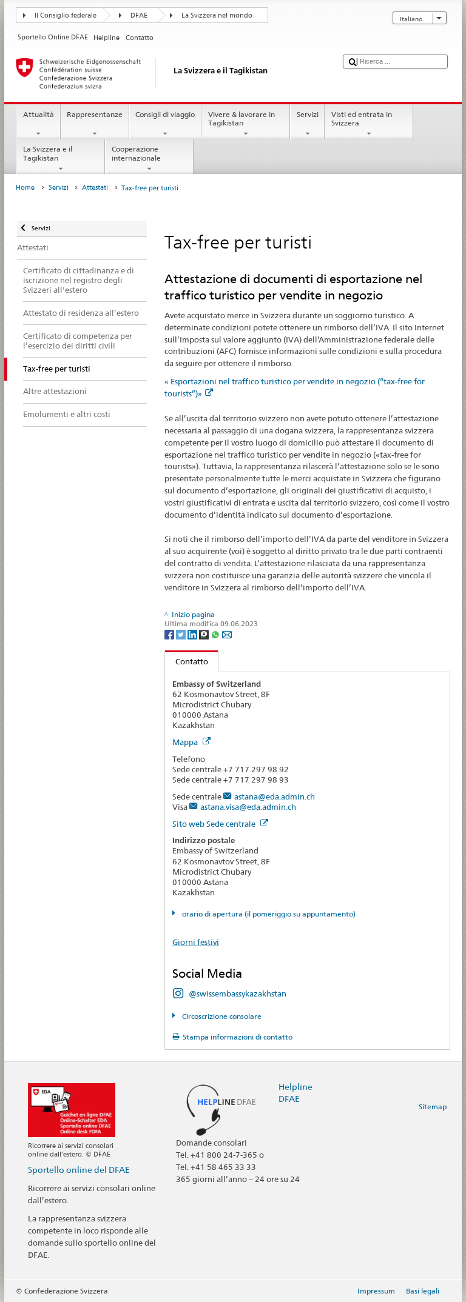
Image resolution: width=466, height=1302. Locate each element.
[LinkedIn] (193, 633)
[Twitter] (181, 633)
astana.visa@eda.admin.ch (248, 807)
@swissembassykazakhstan (237, 993)
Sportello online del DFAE (79, 1169)
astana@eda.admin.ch (274, 796)
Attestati (95, 188)
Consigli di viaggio (165, 114)
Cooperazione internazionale (136, 153)
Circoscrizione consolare (220, 1016)
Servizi (308, 114)
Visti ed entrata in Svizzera (361, 118)
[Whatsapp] (216, 633)
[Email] (227, 633)
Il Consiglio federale (65, 15)
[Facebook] (170, 633)
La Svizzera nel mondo (216, 15)
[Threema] (205, 633)
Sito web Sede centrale (214, 824)
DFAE (138, 15)
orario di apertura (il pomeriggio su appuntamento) (267, 913)
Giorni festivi (195, 942)
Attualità (38, 114)
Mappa (186, 742)
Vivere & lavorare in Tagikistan (241, 118)
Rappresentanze (95, 114)
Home (25, 188)
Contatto (186, 661)
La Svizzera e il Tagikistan (47, 153)
